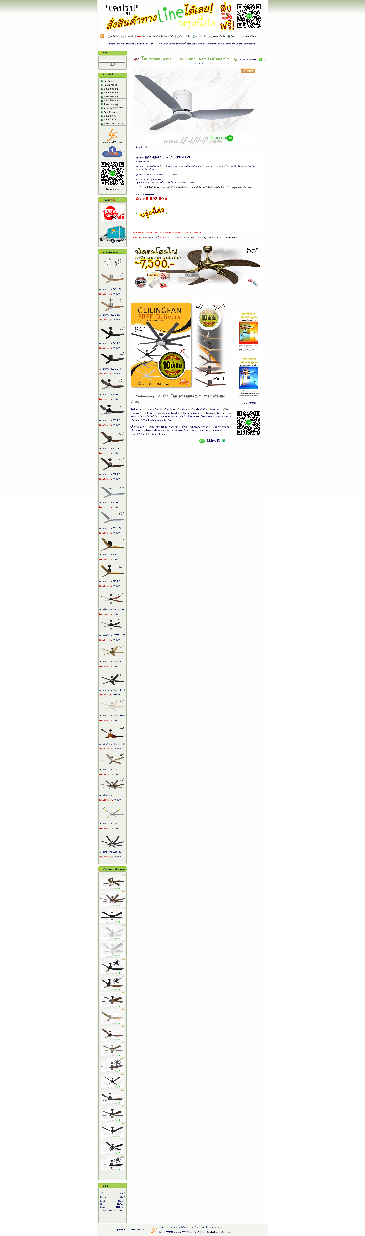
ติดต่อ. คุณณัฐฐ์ (110, 104)
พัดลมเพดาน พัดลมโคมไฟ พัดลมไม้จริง (157, 36)
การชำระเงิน (201, 36)
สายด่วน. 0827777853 (113, 108)
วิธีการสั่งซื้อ (185, 36)
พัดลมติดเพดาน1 (111, 92)
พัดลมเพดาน (109, 116)
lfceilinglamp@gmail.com (221, 1232)
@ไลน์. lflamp (110, 112)
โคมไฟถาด (108, 81)
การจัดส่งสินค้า (218, 36)
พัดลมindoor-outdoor (113, 123)
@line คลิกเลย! (250, 36)
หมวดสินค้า (129, 36)
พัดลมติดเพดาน (110, 89)
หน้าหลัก (114, 36)
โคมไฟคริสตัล (110, 85)
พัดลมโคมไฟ (109, 119)
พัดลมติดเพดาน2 (111, 96)
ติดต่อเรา (234, 36)
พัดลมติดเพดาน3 (111, 100)
